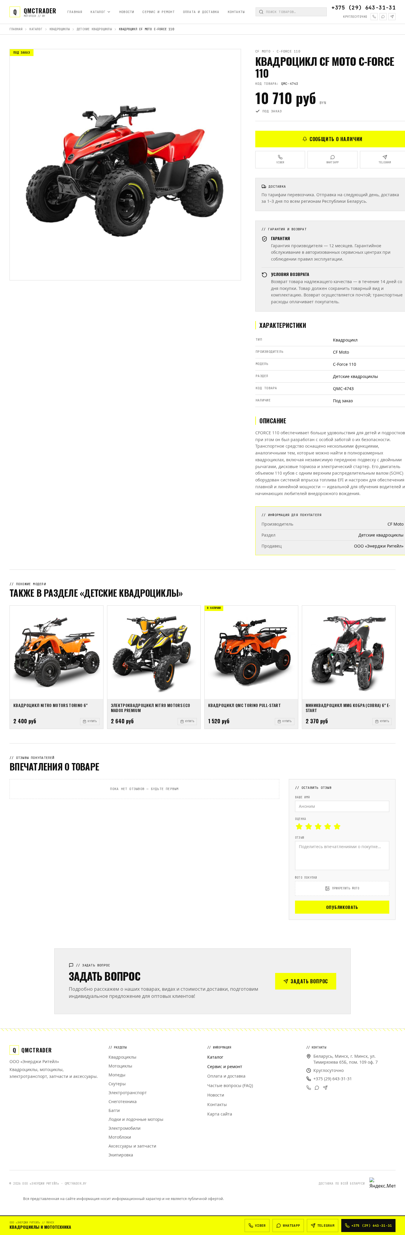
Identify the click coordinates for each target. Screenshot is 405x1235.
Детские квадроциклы (94, 29)
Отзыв (299, 838)
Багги (114, 1110)
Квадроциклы (60, 29)
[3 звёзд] (318, 826)
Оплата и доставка (201, 12)
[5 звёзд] (337, 826)
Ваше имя (302, 797)
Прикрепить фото (346, 888)
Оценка (300, 819)
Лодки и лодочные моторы (136, 1119)
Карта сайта (219, 1114)
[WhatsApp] (383, 16)
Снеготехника (123, 1101)
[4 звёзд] (327, 826)
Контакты (236, 12)
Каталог (98, 12)
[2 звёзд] (308, 826)
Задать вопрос (309, 981)
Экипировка (121, 1155)
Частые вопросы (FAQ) (230, 1085)
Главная (74, 12)
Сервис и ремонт (158, 12)
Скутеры (117, 1083)
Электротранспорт (128, 1092)
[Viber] (374, 16)
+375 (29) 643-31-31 (363, 7)
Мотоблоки (120, 1137)
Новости (126, 12)
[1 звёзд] (299, 826)
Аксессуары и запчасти (132, 1146)
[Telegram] (392, 16)
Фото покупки (306, 878)
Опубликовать (342, 907)
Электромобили (125, 1128)
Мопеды (117, 1075)
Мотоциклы (120, 1066)
